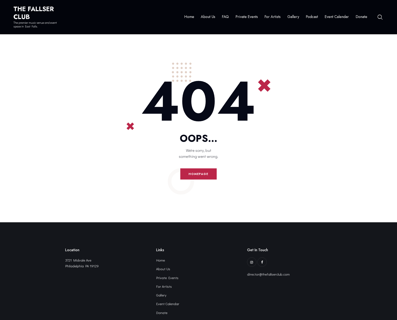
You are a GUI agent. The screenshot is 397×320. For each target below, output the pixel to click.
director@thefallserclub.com (268, 274)
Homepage (198, 174)
